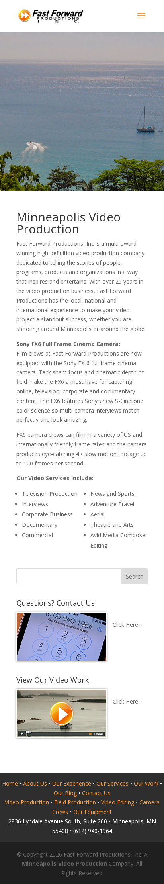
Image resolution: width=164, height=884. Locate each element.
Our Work (146, 783)
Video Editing (117, 802)
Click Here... (127, 624)
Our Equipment (92, 812)
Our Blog (65, 793)
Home (10, 783)
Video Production (27, 802)
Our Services (112, 783)
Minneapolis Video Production (64, 863)
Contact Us (96, 793)
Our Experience (71, 783)
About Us (35, 783)
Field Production (75, 802)
